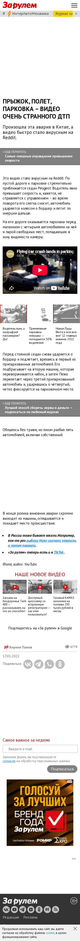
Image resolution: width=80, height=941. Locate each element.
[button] (75, 929)
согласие (9, 761)
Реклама (30, 917)
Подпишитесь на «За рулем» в (40, 628)
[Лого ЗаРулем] (19, 5)
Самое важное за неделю (26, 740)
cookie (50, 933)
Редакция (11, 917)
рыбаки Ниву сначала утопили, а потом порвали (42, 543)
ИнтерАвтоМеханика (30, 13)
